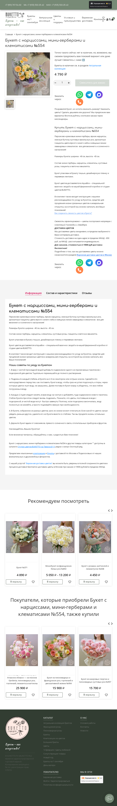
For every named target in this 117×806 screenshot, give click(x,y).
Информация (33, 293)
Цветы (46, 746)
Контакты (99, 19)
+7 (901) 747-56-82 (13, 5)
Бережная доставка (52, 777)
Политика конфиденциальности (58, 784)
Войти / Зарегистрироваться (56, 781)
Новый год (48, 757)
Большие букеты (51, 742)
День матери (49, 765)
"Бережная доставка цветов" (38, 463)
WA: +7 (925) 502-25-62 (34, 5)
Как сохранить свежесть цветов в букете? (73, 213)
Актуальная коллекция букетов (57, 723)
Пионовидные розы (52, 730)
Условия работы (87, 723)
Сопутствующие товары (54, 753)
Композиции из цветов (54, 738)
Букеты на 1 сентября (53, 761)
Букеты (46, 734)
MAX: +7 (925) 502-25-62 (57, 5)
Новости (84, 730)
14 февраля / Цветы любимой (56, 749)
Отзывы (87, 293)
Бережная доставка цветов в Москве (94, 255)
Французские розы (52, 726)
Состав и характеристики (61, 293)
